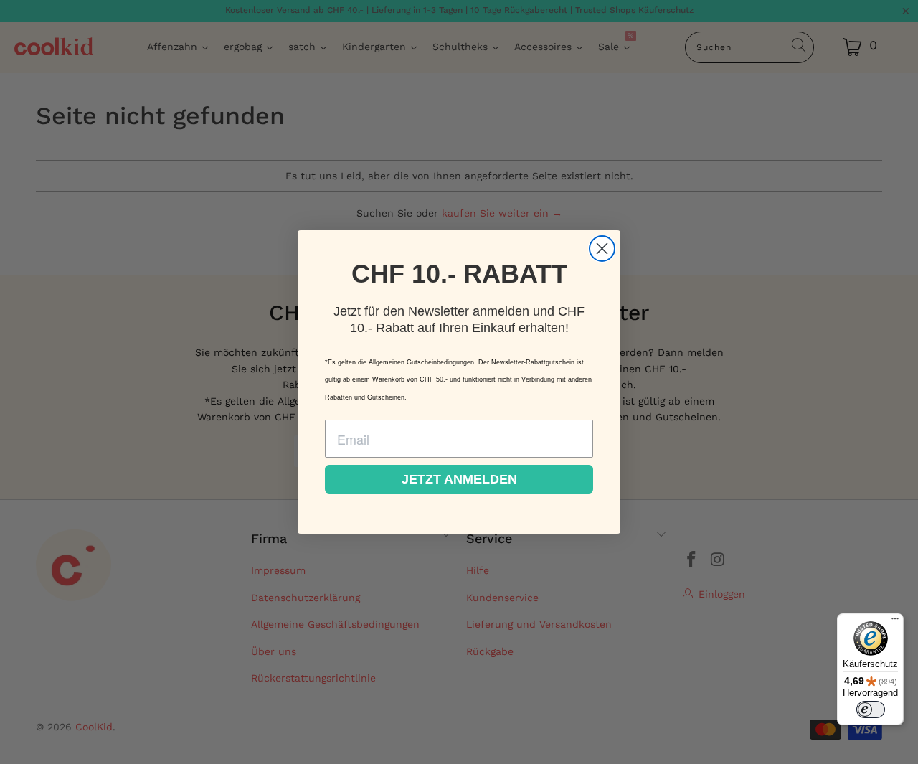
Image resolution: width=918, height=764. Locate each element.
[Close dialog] (602, 248)
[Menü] (895, 622)
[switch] (870, 709)
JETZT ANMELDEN (459, 479)
